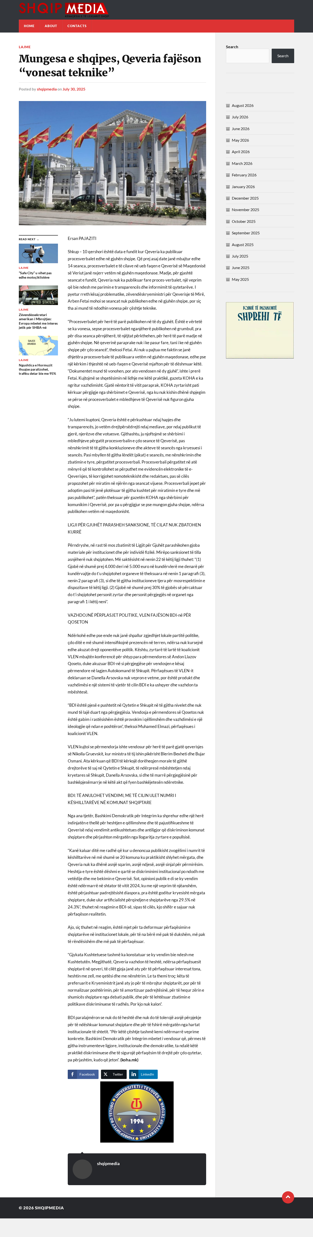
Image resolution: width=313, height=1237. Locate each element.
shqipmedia (47, 89)
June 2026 (240, 128)
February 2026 (244, 174)
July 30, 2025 (74, 89)
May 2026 (240, 140)
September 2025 (246, 232)
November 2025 (245, 209)
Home (29, 26)
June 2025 (240, 267)
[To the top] (288, 1197)
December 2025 (245, 198)
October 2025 (244, 221)
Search (232, 46)
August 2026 (243, 105)
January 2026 (243, 186)
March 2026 (242, 163)
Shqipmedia (49, 1207)
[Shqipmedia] (156, 10)
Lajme (25, 47)
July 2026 (240, 116)
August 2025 (243, 244)
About (51, 26)
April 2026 (241, 151)
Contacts (77, 26)
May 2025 (240, 279)
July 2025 (240, 256)
